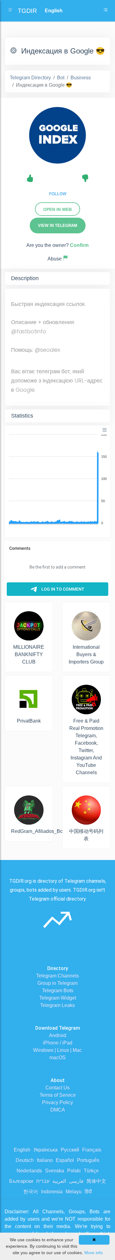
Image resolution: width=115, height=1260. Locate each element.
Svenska (54, 1170)
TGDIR (27, 10)
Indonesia (52, 1191)
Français (91, 1149)
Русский (70, 1149)
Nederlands (29, 1170)
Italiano (45, 1160)
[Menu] (105, 430)
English (22, 1149)
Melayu (74, 1191)
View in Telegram (57, 225)
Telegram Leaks (57, 1005)
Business (81, 77)
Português (88, 1160)
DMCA (57, 1109)
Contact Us (57, 1087)
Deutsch (25, 1160)
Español (65, 1160)
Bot (60, 77)
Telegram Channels (57, 975)
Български (21, 1181)
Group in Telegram (57, 983)
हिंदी (88, 1191)
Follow (57, 194)
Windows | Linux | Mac (57, 1050)
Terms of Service (58, 1095)
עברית (42, 1181)
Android (57, 1035)
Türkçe (91, 1170)
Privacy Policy (57, 1102)
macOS (57, 1057)
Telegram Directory (30, 77)
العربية (59, 1181)
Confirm (79, 245)
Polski (74, 1170)
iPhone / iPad (57, 1042)
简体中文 (96, 1181)
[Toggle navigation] (105, 11)
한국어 (30, 1191)
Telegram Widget (57, 997)
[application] (57, 479)
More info (93, 1252)
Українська (45, 1149)
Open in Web (57, 209)
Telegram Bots (57, 990)
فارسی (76, 1181)
